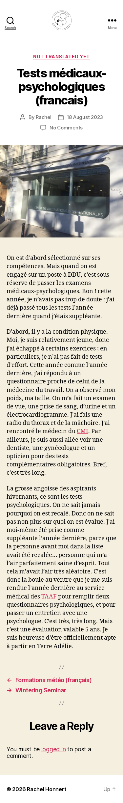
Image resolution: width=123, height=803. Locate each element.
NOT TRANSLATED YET (61, 56)
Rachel (43, 117)
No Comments (66, 128)
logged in (53, 749)
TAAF (49, 596)
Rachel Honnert (46, 789)
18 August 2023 (85, 117)
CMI (82, 431)
